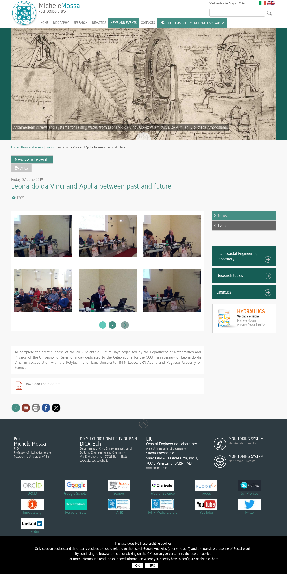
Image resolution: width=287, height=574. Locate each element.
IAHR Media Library (162, 512)
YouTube (206, 512)
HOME (44, 23)
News (222, 215)
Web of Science (163, 493)
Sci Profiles (249, 493)
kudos (206, 493)
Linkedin (32, 531)
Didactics (99, 23)
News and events (124, 23)
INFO (151, 565)
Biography (61, 23)
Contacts (148, 23)
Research (80, 23)
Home (15, 147)
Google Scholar (76, 493)
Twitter (250, 512)
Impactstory (32, 512)
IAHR (119, 512)
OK (137, 565)
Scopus (119, 493)
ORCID (32, 493)
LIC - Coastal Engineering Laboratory (196, 23)
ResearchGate (75, 512)
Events (50, 147)
